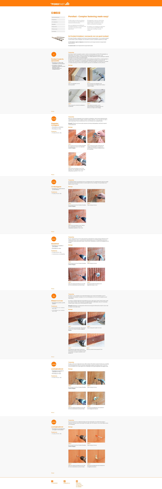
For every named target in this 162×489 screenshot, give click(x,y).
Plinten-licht (54, 26)
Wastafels (54, 24)
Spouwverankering (55, 17)
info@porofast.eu (67, 483)
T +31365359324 (54, 483)
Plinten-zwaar (54, 29)
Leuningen (54, 31)
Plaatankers (54, 19)
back (53, 111)
